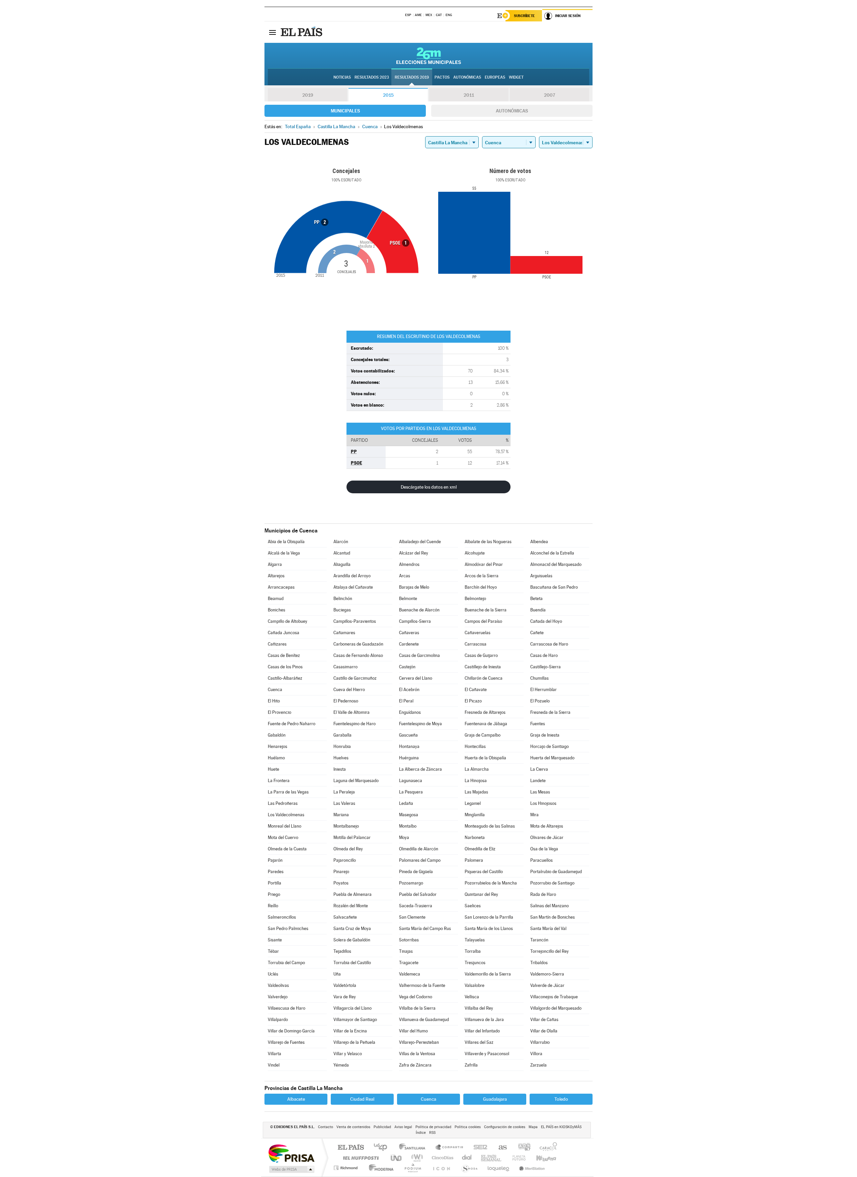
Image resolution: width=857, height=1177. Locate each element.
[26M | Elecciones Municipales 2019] (428, 55)
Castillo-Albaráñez (285, 678)
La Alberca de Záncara (420, 769)
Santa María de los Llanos (489, 928)
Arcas (404, 575)
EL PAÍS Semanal (491, 1158)
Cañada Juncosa (283, 632)
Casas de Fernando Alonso (358, 655)
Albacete (296, 1099)
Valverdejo (278, 996)
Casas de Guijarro (481, 655)
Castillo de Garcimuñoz (355, 678)
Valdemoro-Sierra (547, 974)
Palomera (474, 860)
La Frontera (279, 780)
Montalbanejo (346, 826)
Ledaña (406, 803)
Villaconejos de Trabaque (554, 996)
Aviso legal (403, 1127)
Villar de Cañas (544, 1019)
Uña (337, 974)
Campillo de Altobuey (287, 621)
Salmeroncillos (282, 917)
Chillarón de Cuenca (483, 678)
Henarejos (277, 746)
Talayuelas (475, 939)
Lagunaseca (410, 780)
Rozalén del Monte (350, 905)
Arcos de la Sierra (481, 575)
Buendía (538, 609)
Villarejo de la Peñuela (354, 1042)
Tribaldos (539, 962)
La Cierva (539, 769)
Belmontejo (475, 598)
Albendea (539, 541)
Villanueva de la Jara (484, 1019)
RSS (432, 1132)
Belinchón (342, 598)
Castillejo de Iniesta (483, 666)
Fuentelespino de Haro (354, 723)
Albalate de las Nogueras (488, 541)
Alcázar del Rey (413, 553)
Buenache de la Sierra (486, 609)
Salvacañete (345, 917)
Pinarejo (341, 871)
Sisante (275, 939)
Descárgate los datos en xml (429, 487)
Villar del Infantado (482, 1030)
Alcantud (341, 553)
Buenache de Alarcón (419, 609)
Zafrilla (471, 1065)
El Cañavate (476, 689)
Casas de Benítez (284, 655)
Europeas (495, 77)
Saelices (473, 905)
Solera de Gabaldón (351, 939)
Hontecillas (475, 746)
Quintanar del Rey (481, 894)
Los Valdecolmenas (286, 814)
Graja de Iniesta (544, 735)
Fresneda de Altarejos (485, 712)
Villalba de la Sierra (417, 1008)
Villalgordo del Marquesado (555, 1008)
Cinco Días (441, 1158)
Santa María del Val (548, 928)
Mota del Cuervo (283, 837)
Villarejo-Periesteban (419, 1042)
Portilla (274, 883)
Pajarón (275, 860)
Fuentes (537, 723)
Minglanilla (475, 814)
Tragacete (408, 962)
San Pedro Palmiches (288, 928)
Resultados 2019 (412, 77)
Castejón (407, 666)
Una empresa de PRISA (291, 1153)
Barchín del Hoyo (481, 587)
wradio (415, 1158)
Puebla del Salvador (418, 894)
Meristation (531, 1168)
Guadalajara (495, 1099)
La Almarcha (477, 769)
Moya (404, 837)
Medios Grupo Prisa (291, 1169)
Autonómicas (512, 110)
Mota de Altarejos (546, 826)
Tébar (273, 951)
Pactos (442, 77)
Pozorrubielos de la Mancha (491, 883)
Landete (538, 780)
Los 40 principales (382, 1148)
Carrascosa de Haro (549, 644)
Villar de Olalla (543, 1030)
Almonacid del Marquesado (555, 564)
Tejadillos (342, 951)
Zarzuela (538, 1065)
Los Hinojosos (543, 803)
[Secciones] (272, 32)
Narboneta (475, 837)
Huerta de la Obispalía (485, 757)
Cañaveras (409, 632)
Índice (421, 1132)
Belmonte (408, 598)
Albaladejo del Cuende (420, 541)
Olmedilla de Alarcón (418, 848)
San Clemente (412, 917)
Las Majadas (476, 791)
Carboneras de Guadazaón (358, 644)
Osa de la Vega (544, 848)
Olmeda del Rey (348, 848)
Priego (274, 894)
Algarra (275, 564)
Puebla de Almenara (352, 894)
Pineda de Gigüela (416, 871)
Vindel (274, 1065)
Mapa (533, 1127)
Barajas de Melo (414, 587)
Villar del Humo (413, 1030)
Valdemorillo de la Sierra (488, 974)
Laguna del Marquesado (356, 780)
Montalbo (407, 826)
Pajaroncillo (344, 860)
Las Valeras (344, 803)
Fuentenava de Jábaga (486, 723)
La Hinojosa (476, 780)
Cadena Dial (467, 1158)
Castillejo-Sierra (545, 666)
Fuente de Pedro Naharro (291, 723)
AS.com (499, 1148)
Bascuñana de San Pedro (554, 587)
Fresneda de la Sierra (550, 712)
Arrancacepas (281, 587)
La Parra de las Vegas (288, 791)
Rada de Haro (543, 894)
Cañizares (277, 644)
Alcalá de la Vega (284, 553)
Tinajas (406, 951)
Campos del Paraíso (483, 621)
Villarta (274, 1053)
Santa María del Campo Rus (425, 928)
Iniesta (339, 769)
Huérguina (409, 757)
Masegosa (408, 814)
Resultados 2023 (372, 77)
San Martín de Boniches (552, 917)
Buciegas (342, 609)
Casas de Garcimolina (419, 655)
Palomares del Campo (420, 860)
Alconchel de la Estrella (552, 553)
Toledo (561, 1099)
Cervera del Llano (415, 678)
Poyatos (340, 883)
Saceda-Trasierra (415, 905)
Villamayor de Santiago (355, 1019)
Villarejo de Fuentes (286, 1042)
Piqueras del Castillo (484, 871)
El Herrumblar (543, 689)
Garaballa (342, 735)
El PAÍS (350, 1148)
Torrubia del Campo (286, 962)
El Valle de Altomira (351, 712)
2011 (469, 95)
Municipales (345, 110)
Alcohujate (475, 553)
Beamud (276, 598)
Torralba (473, 951)
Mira (534, 814)
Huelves (340, 757)
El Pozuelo (540, 700)
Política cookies (468, 1127)
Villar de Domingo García (291, 1030)
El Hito (274, 700)
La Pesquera (411, 791)
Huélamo (276, 757)
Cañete (537, 632)
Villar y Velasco (347, 1053)
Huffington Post (359, 1158)
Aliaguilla (341, 564)
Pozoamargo (411, 883)
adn (522, 1148)
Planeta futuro (516, 1158)
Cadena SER (478, 1148)
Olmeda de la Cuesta (287, 848)
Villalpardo (278, 1019)
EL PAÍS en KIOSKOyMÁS (561, 1127)
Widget (516, 77)
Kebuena (540, 1158)
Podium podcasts (412, 1168)
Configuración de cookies (504, 1127)
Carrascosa (475, 644)
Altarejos (276, 575)
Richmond (346, 1168)
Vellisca (472, 996)
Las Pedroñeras (283, 803)
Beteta (536, 598)
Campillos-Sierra (415, 621)
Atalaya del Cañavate (353, 587)
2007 (549, 95)
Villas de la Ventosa (417, 1053)
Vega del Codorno (415, 996)
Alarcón (340, 541)
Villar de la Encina (350, 1030)
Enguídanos (410, 712)
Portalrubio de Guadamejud (556, 871)
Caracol (546, 1148)
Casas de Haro (544, 655)
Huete (273, 769)
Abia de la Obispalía (286, 541)
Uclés (273, 974)
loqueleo (499, 1168)
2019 (307, 95)
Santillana (414, 1148)
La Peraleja (344, 791)
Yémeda (341, 1065)
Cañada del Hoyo (546, 621)
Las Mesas (540, 791)
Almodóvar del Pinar (484, 564)
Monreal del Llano (284, 826)
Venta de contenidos (353, 1127)
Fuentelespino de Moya (420, 723)
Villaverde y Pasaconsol (487, 1053)
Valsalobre (474, 985)
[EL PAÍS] (302, 32)
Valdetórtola (344, 985)
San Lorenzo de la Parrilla (489, 917)
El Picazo (473, 700)
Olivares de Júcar (546, 837)
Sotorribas (409, 939)
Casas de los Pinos (285, 666)
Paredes (276, 871)
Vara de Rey (344, 996)
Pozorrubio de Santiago (552, 883)
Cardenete (409, 644)
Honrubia (342, 746)
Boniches (276, 609)
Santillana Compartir (449, 1148)
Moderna (379, 1168)
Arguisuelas (541, 575)
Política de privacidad (433, 1127)
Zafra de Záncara (415, 1065)
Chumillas (539, 678)
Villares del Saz (479, 1042)
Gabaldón (277, 735)
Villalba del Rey (479, 1008)
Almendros (409, 564)
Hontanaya (409, 746)
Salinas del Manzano (549, 905)
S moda (469, 1168)
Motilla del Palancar (352, 837)
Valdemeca (409, 974)
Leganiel (473, 803)
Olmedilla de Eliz (480, 848)
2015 (388, 95)
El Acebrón (409, 689)
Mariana (341, 814)
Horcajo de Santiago (549, 746)
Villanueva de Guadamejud (424, 1019)
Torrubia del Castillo (352, 962)
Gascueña (408, 735)
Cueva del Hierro (349, 689)
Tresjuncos (475, 962)
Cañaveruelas (477, 632)
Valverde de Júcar (547, 985)
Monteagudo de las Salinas (490, 826)
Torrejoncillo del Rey (549, 951)
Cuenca (275, 689)
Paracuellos (541, 860)
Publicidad (382, 1127)
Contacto (325, 1127)
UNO (396, 1158)
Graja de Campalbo (482, 735)
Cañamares (344, 632)
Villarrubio (540, 1042)
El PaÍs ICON (441, 1168)
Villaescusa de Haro (286, 1008)
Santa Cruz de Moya (352, 928)
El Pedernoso (345, 700)
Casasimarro (345, 666)
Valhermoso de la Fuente (422, 985)
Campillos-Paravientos (354, 621)
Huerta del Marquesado (552, 757)
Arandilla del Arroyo (352, 575)
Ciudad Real (362, 1099)
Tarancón (539, 939)
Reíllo (273, 905)
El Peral (406, 700)
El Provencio (279, 712)
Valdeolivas (278, 985)
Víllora (536, 1053)
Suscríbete (524, 15)
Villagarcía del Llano (352, 1008)
